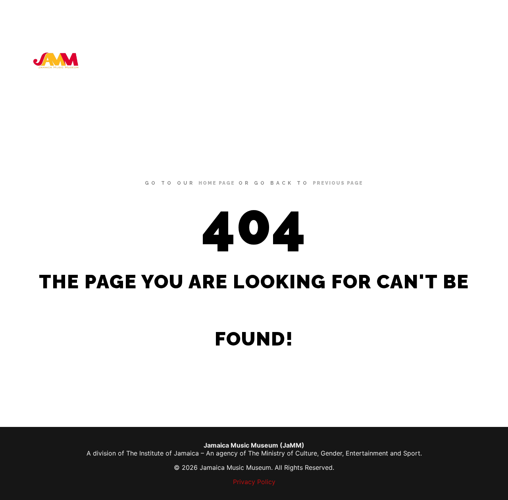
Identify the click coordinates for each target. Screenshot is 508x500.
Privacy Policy (254, 482)
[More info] (479, 60)
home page (216, 183)
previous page (338, 183)
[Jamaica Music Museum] (55, 60)
